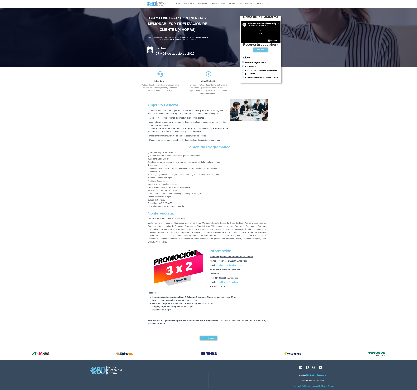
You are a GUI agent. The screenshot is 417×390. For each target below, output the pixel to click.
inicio (178, 4)
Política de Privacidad (310, 386)
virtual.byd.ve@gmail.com (228, 282)
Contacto (249, 4)
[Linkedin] (301, 367)
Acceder (260, 4)
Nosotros (231, 4)
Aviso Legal (296, 386)
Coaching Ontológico (217, 4)
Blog (240, 4)
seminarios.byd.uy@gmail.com (230, 265)
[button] (260, 50)
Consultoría (202, 4)
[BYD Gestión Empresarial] (156, 4)
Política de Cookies (326, 386)
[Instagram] (314, 367)
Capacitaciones (188, 4)
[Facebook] (307, 367)
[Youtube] (320, 367)
